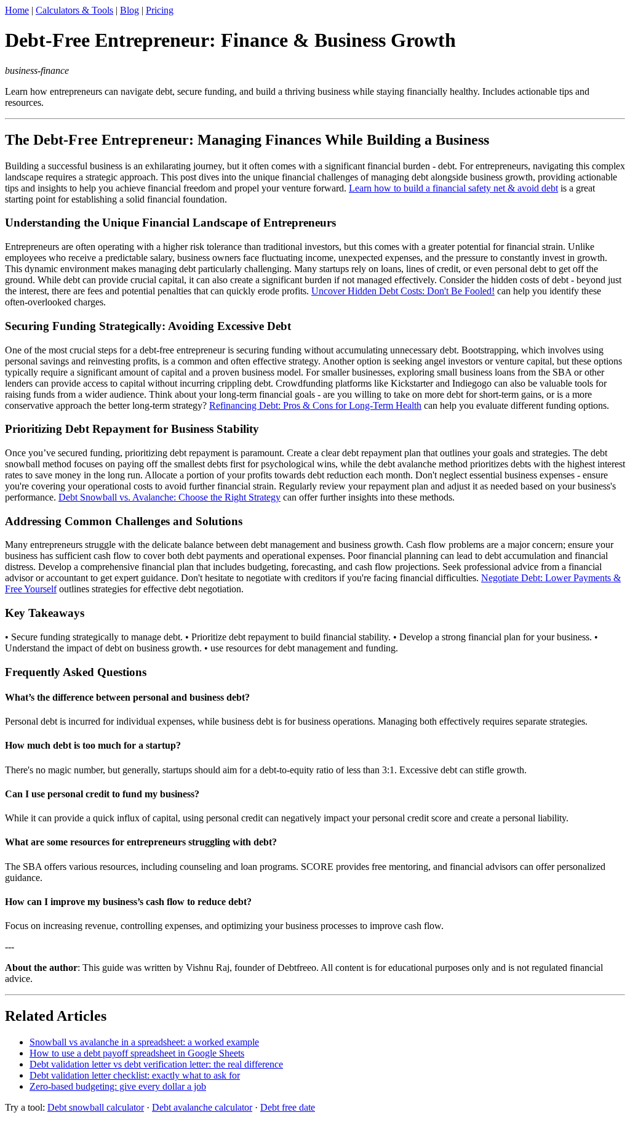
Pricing (159, 10)
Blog (129, 10)
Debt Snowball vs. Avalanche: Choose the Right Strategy (169, 497)
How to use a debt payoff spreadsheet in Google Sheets (137, 1053)
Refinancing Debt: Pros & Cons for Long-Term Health (315, 405)
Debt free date (287, 1107)
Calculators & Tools (74, 10)
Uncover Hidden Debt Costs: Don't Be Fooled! (403, 291)
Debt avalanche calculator (202, 1107)
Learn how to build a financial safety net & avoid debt (453, 188)
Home (17, 10)
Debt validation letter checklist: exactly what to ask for (135, 1075)
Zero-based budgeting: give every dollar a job (118, 1086)
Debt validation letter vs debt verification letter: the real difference (156, 1064)
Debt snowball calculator (95, 1107)
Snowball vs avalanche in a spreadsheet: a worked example (144, 1042)
